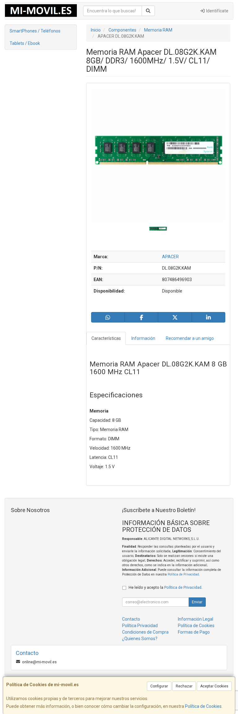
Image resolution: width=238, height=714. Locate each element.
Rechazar (184, 686)
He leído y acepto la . (165, 587)
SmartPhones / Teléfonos (35, 30)
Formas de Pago (194, 632)
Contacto (131, 619)
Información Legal (195, 619)
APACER (170, 256)
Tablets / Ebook (25, 43)
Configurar (159, 686)
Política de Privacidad (183, 574)
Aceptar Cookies (214, 686)
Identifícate (216, 10)
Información (143, 338)
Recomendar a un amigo (190, 338)
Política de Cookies (203, 706)
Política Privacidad (140, 625)
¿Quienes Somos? (139, 638)
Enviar (197, 602)
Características (106, 338)
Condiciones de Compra (145, 632)
